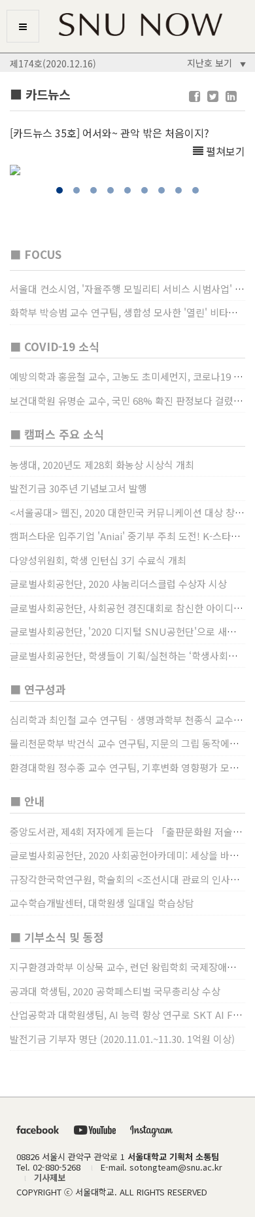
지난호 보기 (215, 62)
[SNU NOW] (127, 24)
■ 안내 (27, 801)
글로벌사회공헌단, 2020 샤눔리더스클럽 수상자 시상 (118, 584)
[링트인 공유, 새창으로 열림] (231, 96)
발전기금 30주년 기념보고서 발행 (78, 488)
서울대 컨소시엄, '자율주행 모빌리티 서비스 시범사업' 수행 (131, 289)
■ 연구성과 (38, 689)
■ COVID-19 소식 (54, 346)
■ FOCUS (35, 254)
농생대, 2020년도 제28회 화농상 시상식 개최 (102, 464)
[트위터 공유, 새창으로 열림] (212, 96)
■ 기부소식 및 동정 (57, 937)
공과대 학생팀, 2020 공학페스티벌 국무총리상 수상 (115, 991)
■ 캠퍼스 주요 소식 (57, 434)
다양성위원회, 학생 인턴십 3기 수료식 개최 (98, 560)
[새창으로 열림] (38, 1128)
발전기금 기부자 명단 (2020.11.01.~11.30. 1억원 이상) (122, 1039)
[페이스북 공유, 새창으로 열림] (194, 96)
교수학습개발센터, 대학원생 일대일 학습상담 (102, 903)
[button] (59, 190)
